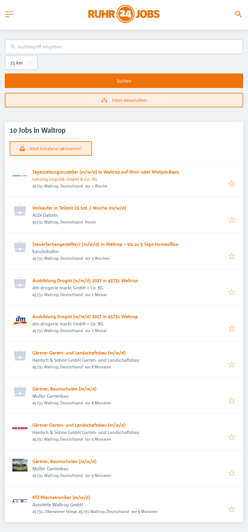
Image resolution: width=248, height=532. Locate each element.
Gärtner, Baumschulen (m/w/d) (64, 389)
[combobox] (124, 46)
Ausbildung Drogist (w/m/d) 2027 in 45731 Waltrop (85, 280)
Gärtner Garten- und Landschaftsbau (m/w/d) (79, 353)
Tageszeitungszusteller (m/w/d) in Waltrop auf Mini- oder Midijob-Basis (105, 172)
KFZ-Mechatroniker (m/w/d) (61, 497)
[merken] (232, 184)
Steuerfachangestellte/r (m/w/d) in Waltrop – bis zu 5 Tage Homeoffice (105, 244)
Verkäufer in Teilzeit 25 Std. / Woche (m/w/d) (79, 208)
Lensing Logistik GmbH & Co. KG (64, 179)
